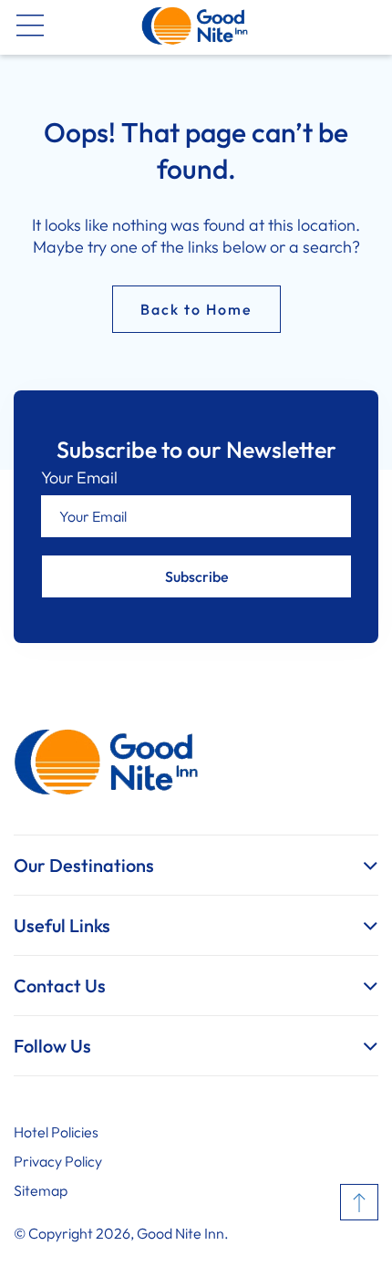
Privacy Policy (58, 1161)
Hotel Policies (56, 1132)
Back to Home (196, 309)
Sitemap (40, 1190)
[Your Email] (196, 516)
